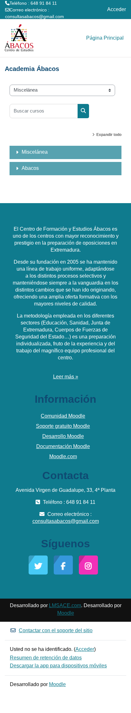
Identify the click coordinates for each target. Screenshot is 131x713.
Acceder (116, 9)
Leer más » (65, 376)
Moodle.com (63, 456)
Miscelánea (35, 152)
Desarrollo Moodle (63, 436)
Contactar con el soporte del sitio (56, 630)
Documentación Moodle (63, 446)
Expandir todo (108, 134)
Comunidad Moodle (63, 416)
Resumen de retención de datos (46, 657)
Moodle (65, 613)
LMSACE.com (65, 605)
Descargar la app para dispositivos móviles (58, 665)
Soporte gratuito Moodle (63, 426)
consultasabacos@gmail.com (34, 16)
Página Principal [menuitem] (105, 38)
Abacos (30, 168)
